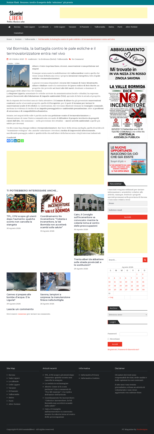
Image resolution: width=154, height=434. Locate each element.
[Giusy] (127, 82)
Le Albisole (44, 27)
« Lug (110, 297)
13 (126, 282)
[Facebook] (8, 140)
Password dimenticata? (128, 349)
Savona (17, 27)
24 (109, 290)
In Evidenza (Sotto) (47, 59)
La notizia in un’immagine (56, 383)
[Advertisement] (103, 12)
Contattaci (18, 33)
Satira (111, 27)
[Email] (18, 140)
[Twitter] (11, 140)
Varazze (72, 27)
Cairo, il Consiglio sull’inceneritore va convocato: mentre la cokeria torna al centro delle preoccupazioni (86, 220)
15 (137, 282)
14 (132, 282)
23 (143, 286)
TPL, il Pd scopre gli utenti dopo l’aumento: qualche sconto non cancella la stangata (21, 220)
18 (115, 286)
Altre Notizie (132, 27)
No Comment (78, 59)
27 (126, 290)
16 (143, 282)
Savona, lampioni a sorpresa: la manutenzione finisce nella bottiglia (55, 297)
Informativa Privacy (90, 375)
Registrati (112, 349)
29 (137, 290)
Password (112, 334)
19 (121, 286)
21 (132, 286)
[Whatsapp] (22, 140)
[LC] (127, 177)
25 (115, 290)
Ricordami (115, 339)
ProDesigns (142, 429)
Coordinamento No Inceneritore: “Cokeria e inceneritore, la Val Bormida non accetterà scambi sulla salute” (53, 222)
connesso (22, 314)
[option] (55, 2)
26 (121, 290)
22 (137, 286)
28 (132, 290)
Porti (120, 27)
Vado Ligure (29, 27)
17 (109, 286)
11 (115, 282)
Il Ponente (84, 27)
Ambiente (32, 59)
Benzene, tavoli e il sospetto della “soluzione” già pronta (46, 2)
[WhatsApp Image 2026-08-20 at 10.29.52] (127, 141)
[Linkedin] (15, 140)
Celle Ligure (59, 27)
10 (109, 282)
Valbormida (100, 27)
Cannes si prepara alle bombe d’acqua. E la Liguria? (19, 297)
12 (121, 282)
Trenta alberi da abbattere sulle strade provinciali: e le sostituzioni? (89, 262)
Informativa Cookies (90, 378)
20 (126, 286)
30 (143, 290)
